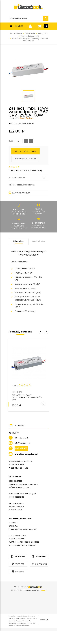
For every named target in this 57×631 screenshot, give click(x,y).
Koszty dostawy (17, 177)
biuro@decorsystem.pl (26, 454)
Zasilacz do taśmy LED (30, 36)
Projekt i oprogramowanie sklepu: (28, 590)
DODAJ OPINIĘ (36, 170)
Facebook (19, 556)
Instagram (41, 564)
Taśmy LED (42, 33)
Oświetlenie (30, 33)
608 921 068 (21, 448)
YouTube (19, 572)
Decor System (26, 118)
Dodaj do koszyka (25, 151)
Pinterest (40, 556)
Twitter (19, 564)
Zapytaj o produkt (21, 193)
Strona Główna (16, 33)
